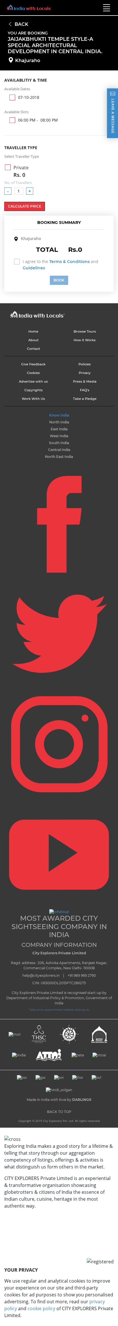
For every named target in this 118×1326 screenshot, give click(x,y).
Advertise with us (33, 381)
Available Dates (17, 88)
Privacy (85, 373)
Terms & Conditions (69, 261)
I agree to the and (60, 264)
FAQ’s (84, 390)
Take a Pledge (85, 399)
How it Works (85, 340)
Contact (33, 349)
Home (33, 331)
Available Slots (16, 111)
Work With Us (33, 399)
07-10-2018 (28, 97)
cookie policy (41, 1308)
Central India (59, 450)
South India (59, 443)
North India (59, 422)
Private (21, 171)
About (33, 340)
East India (59, 429)
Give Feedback (33, 364)
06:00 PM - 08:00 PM (38, 120)
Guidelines (34, 267)
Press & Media (85, 381)
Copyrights (33, 390)
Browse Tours (85, 331)
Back (21, 24)
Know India (59, 415)
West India (59, 436)
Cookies (33, 373)
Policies (84, 364)
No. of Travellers (18, 182)
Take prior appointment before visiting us (59, 1009)
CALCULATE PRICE (24, 206)
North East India (59, 456)
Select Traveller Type (21, 156)
